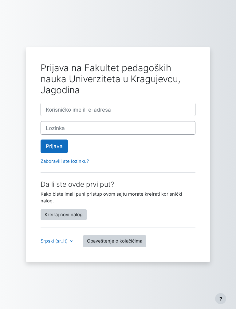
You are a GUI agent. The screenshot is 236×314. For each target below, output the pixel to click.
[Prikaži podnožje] (220, 298)
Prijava (54, 146)
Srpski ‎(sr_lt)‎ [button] (55, 241)
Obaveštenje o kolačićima (114, 241)
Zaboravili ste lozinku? (65, 161)
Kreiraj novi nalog (64, 214)
